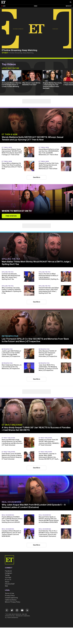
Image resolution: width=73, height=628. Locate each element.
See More (36, 177)
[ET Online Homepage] (4, 2)
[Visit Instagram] (17, 610)
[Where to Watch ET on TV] (36, 202)
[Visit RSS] (27, 610)
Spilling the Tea (11, 259)
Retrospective (10, 336)
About (7, 582)
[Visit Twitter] (12, 610)
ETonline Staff (10, 584)
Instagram (8, 573)
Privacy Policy (10, 595)
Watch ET (68, 6)
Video (35, 6)
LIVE (4, 6)
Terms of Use (9, 593)
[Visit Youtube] (22, 610)
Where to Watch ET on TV (17, 211)
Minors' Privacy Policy (12, 602)
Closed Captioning (11, 598)
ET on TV (8, 580)
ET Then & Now (10, 134)
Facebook (8, 571)
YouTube (8, 577)
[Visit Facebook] (7, 610)
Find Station (11, 216)
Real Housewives (11, 502)
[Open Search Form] (70, 2)
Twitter (7, 575)
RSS (6, 586)
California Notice (10, 600)
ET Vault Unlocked (12, 425)
